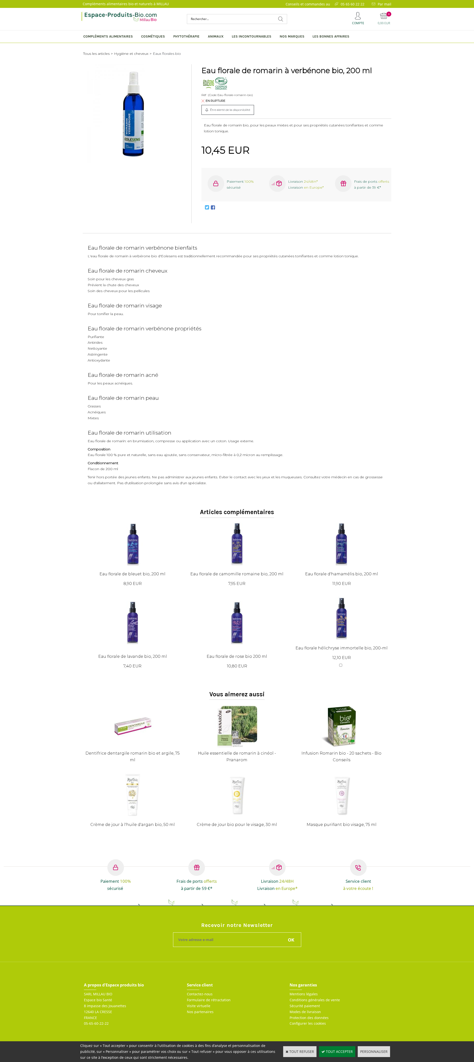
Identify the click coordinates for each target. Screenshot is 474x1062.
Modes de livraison (305, 1011)
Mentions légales (304, 994)
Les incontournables (251, 36)
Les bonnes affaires (331, 36)
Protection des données (309, 1017)
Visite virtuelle (198, 1005)
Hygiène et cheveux (131, 53)
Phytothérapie (186, 36)
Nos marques (292, 36)
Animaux (216, 36)
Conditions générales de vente (315, 1000)
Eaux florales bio (167, 53)
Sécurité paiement (305, 1005)
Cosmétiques (153, 36)
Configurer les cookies (308, 1023)
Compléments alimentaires (108, 36)
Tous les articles (96, 53)
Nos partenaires (200, 1011)
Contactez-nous (200, 994)
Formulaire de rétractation (209, 1000)
